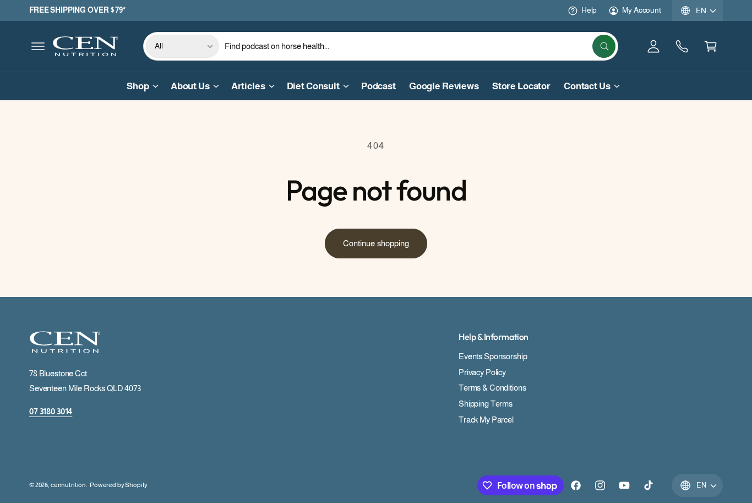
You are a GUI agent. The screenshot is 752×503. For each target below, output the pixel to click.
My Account (641, 10)
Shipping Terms (486, 403)
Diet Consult (313, 86)
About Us (190, 86)
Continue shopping (376, 243)
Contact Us (587, 86)
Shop (138, 86)
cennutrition (68, 485)
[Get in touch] (682, 46)
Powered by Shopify (118, 485)
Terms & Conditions (492, 387)
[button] (38, 46)
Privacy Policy (482, 372)
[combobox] (420, 46)
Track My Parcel (486, 419)
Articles (248, 86)
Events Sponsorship (493, 356)
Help (589, 10)
